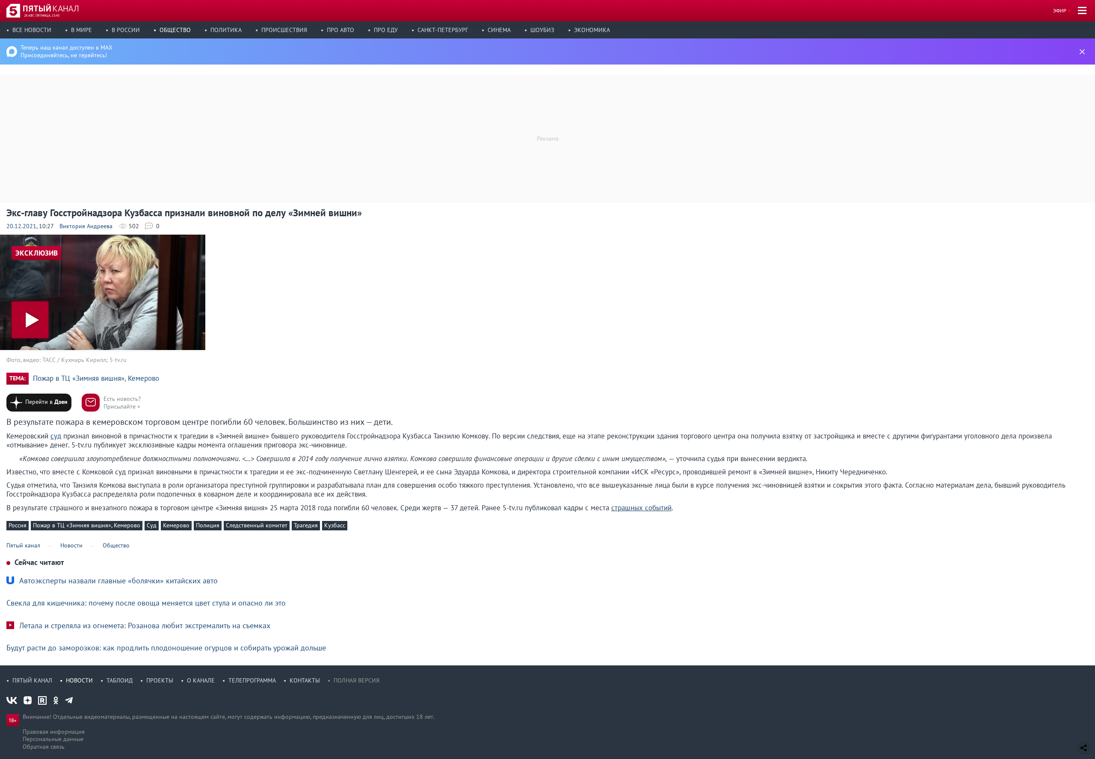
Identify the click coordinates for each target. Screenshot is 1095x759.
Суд (152, 525)
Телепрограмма (252, 680)
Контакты (305, 680)
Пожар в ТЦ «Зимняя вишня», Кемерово (96, 378)
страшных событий (641, 507)
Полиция (207, 525)
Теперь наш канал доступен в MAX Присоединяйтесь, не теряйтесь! (66, 51)
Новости (79, 680)
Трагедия (306, 525)
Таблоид (120, 680)
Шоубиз (542, 30)
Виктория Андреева (85, 226)
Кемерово (176, 525)
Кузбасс (334, 525)
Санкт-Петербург (442, 30)
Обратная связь (44, 746)
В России (126, 30)
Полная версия (356, 680)
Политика (226, 30)
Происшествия (284, 30)
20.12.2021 (21, 226)
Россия (18, 525)
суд (55, 436)
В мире (81, 30)
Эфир (1059, 10)
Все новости (31, 30)
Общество (175, 30)
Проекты (159, 680)
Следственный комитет (256, 525)
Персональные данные (53, 739)
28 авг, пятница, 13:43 (41, 15)
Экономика (592, 30)
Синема (499, 30)
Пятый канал (32, 680)
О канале (201, 680)
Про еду (386, 30)
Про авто (340, 30)
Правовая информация (54, 731)
